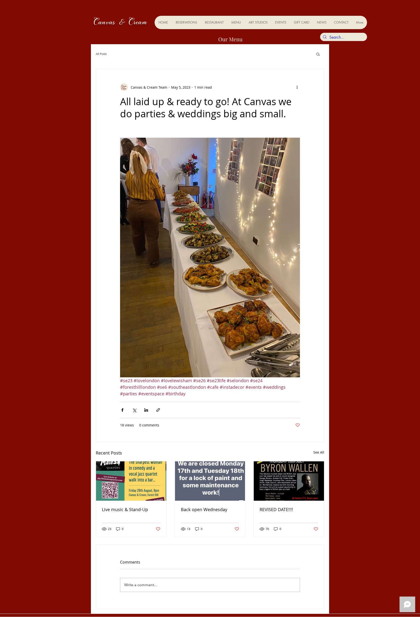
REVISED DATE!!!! (276, 509)
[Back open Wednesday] (210, 481)
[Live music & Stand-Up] (131, 481)
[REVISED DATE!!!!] (289, 481)
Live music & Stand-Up (125, 509)
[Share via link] (158, 410)
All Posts (101, 54)
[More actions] (297, 87)
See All (318, 452)
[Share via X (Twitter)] (134, 410)
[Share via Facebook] (122, 410)
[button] (318, 54)
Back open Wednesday (204, 509)
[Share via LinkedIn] (146, 410)
